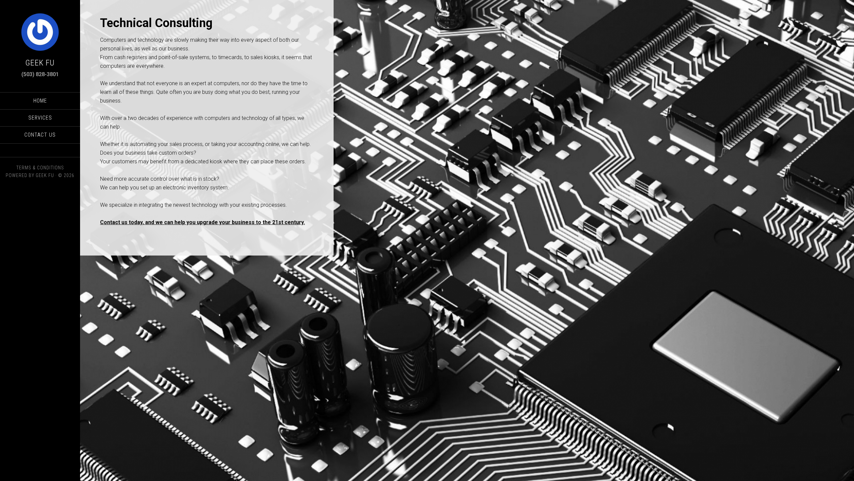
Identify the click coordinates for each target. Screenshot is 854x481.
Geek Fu (40, 62)
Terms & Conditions (40, 167)
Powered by (21, 175)
